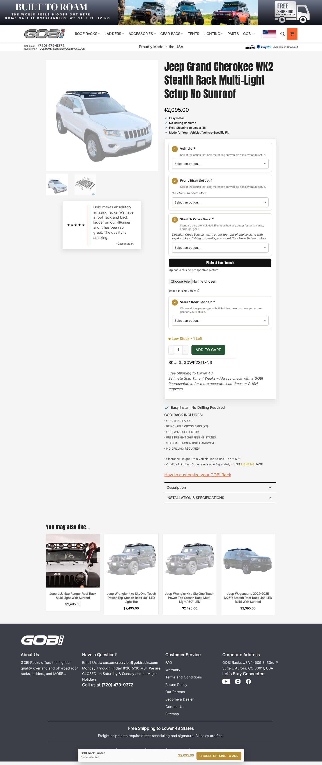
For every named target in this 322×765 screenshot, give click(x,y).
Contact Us (174, 706)
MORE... (59, 673)
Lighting (211, 33)
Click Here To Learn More (189, 193)
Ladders (112, 33)
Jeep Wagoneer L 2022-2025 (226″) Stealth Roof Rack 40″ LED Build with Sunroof (248, 597)
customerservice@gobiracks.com (62, 48)
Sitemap (172, 714)
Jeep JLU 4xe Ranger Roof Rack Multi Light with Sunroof (73, 596)
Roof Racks (86, 33)
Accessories (141, 33)
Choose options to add (219, 756)
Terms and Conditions (183, 677)
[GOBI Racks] (43, 639)
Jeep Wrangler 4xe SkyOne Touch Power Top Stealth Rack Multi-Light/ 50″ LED (189, 597)
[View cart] (292, 34)
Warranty (172, 670)
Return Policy (176, 684)
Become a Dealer (179, 699)
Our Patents (175, 692)
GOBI (247, 33)
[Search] (282, 34)
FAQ (168, 662)
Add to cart (208, 350)
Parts (233, 33)
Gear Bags (170, 33)
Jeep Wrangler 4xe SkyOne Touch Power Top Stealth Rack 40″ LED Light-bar (131, 597)
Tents (193, 33)
